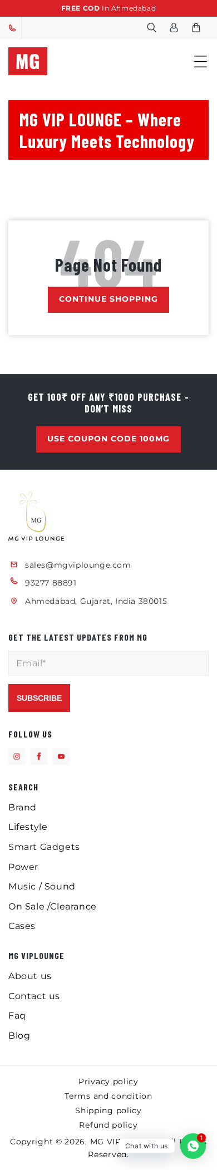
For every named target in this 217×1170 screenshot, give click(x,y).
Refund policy (108, 1125)
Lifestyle (27, 827)
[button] (151, 27)
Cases (22, 926)
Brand (22, 807)
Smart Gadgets (44, 847)
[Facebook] (39, 756)
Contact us (34, 996)
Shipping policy (108, 1110)
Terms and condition (108, 1096)
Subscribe (39, 698)
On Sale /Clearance (52, 906)
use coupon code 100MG (108, 439)
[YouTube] (61, 756)
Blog (19, 1035)
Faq (17, 1015)
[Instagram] (16, 756)
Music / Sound (42, 886)
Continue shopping (108, 299)
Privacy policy (108, 1081)
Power (23, 867)
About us (30, 976)
